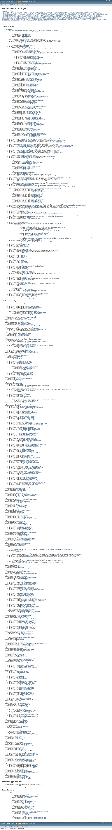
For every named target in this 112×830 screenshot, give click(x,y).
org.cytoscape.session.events (18, 16)
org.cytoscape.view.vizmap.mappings (98, 19)
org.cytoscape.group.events (19, 14)
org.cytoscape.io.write (22, 15)
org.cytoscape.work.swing (16, 20)
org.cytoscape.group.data (7, 14)
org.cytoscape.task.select (7, 17)
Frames (11, 4)
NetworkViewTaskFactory (56, 147)
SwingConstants (61, 227)
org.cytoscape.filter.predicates (61, 13)
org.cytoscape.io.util (60, 14)
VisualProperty (57, 188)
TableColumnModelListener (45, 238)
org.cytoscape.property (69, 15)
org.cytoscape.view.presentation (92, 17)
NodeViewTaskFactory (54, 150)
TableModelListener (66, 238)
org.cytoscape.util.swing (42, 17)
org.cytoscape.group (97, 13)
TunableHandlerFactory (56, 213)
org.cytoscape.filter (39, 13)
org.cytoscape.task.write (31, 17)
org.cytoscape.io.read (50, 14)
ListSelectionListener (62, 232)
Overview (3, 1)
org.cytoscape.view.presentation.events (51, 18)
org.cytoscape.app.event (15, 12)
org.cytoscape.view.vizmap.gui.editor (50, 19)
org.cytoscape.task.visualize (19, 17)
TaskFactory (47, 174)
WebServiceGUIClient (72, 207)
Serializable (54, 30)
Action (35, 30)
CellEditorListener (62, 237)
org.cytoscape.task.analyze (40, 16)
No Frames (16, 4)
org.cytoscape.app (6, 12)
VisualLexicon (60, 216)
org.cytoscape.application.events (51, 12)
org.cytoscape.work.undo (42, 20)
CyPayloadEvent (58, 52)
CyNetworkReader (57, 158)
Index (30, 1)
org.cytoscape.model (31, 15)
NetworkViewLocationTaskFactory (63, 146)
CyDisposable (45, 385)
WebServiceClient (63, 206)
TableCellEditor (58, 40)
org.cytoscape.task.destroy (64, 16)
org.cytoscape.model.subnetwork (56, 15)
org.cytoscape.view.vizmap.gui (35, 19)
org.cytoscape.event (29, 13)
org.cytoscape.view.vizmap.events (21, 19)
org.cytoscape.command (95, 12)
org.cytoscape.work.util (53, 20)
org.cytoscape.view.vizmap (7, 19)
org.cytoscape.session (6, 16)
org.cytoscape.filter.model (48, 13)
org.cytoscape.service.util (94, 15)
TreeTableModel (54, 179)
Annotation (37, 784)
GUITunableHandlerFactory (69, 215)
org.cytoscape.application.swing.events (81, 12)
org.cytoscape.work (6, 20)
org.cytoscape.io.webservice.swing (9, 15)
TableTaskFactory (51, 156)
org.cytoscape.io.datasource (39, 14)
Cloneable (45, 30)
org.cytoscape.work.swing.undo (29, 20)
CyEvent (47, 49)
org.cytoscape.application (38, 12)
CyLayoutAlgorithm (57, 141)
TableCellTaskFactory (53, 151)
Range (52, 241)
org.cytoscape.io (29, 14)
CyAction (61, 31)
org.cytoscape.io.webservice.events (100, 14)
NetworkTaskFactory (53, 144)
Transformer (56, 178)
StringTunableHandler (63, 183)
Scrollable (58, 230)
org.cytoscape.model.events (43, 15)
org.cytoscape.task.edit (75, 16)
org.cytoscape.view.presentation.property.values (88, 18)
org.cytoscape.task (29, 16)
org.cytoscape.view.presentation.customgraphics (31, 18)
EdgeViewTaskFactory (54, 138)
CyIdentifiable (45, 341)
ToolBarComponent (64, 177)
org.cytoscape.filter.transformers (75, 13)
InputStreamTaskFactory (58, 140)
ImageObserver (36, 223)
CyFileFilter (42, 212)
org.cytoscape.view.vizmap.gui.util (82, 19)
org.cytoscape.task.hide (86, 16)
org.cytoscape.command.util (8, 13)
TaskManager (51, 176)
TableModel (54, 154)
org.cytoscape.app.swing (26, 12)
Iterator (36, 285)
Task (42, 157)
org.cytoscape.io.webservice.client (85, 14)
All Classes (25, 4)
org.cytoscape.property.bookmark (81, 15)
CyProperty (55, 41)
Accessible (50, 228)
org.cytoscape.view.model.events (78, 17)
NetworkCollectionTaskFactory (60, 143)
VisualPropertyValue (80, 205)
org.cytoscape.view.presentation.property (68, 18)
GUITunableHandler (62, 182)
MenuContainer (48, 223)
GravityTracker (52, 273)
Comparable (41, 265)
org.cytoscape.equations (19, 13)
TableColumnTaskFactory (56, 152)
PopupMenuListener (69, 549)
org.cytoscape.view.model (64, 17)
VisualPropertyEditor (72, 204)
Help (34, 1)
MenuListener (51, 549)
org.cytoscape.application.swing (65, 12)
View (50, 345)
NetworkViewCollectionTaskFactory (63, 145)
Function (50, 139)
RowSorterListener (99, 237)
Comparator (43, 290)
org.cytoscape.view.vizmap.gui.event (66, 19)
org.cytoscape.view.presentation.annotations (11, 18)
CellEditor (44, 39)
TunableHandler (50, 180)
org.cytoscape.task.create (52, 16)
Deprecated (25, 1)
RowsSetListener (61, 185)
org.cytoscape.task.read (97, 16)
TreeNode (48, 149)
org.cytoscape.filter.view (87, 13)
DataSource (55, 250)
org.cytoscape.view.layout (53, 17)
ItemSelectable (46, 227)
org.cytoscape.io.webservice (71, 14)
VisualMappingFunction (70, 187)
